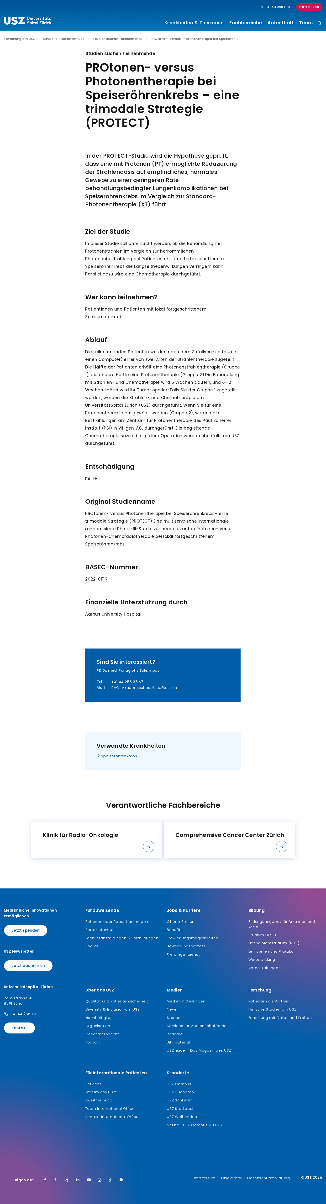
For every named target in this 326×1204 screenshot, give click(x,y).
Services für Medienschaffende (197, 1025)
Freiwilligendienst (183, 954)
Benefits (175, 929)
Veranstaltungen (264, 967)
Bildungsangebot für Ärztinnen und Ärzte (281, 924)
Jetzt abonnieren (28, 965)
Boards (92, 946)
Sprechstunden (100, 929)
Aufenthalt (280, 23)
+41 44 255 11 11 (277, 7)
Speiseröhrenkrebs (119, 755)
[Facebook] (45, 1180)
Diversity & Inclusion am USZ (112, 1009)
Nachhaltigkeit (99, 1017)
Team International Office (110, 1108)
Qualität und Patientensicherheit (116, 1001)
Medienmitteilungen (186, 1001)
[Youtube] (89, 1180)
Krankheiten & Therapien (194, 23)
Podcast (175, 1034)
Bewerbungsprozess (186, 946)
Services (93, 1083)
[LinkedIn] (78, 1180)
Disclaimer (231, 1177)
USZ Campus (179, 1083)
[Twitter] (56, 1180)
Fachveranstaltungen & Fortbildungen (121, 937)
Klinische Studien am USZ (64, 39)
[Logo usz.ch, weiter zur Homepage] (27, 21)
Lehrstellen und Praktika (271, 951)
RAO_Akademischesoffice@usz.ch (144, 687)
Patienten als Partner (268, 1001)
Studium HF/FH (262, 934)
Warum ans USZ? (101, 1092)
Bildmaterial (178, 1042)
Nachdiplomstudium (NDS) (274, 942)
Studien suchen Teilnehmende (118, 39)
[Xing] (67, 1180)
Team (306, 23)
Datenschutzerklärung (268, 1177)
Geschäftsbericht (102, 1034)
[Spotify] (121, 1180)
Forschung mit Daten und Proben (280, 1017)
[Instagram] (100, 1180)
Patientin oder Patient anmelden (116, 921)
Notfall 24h (309, 7)
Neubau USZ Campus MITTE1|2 (195, 1124)
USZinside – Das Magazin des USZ (199, 1050)
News (172, 1009)
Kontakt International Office (112, 1116)
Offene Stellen (181, 921)
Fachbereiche (245, 23)
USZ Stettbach (181, 1108)
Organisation (97, 1025)
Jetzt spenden (26, 930)
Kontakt (19, 1027)
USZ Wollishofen (182, 1116)
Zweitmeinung (99, 1100)
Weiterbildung (261, 959)
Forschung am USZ (19, 39)
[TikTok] (110, 1180)
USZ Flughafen (180, 1092)
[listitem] (96, 840)
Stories (173, 1017)
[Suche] (319, 23)
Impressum (205, 1177)
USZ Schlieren (180, 1100)
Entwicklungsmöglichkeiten (192, 937)
